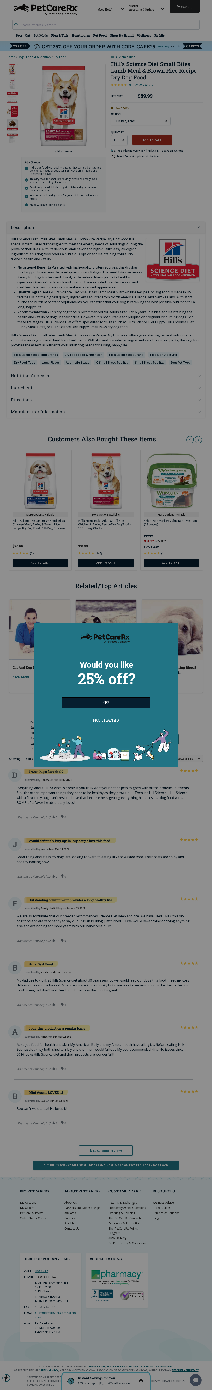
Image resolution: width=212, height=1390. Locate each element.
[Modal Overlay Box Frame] (106, 695)
